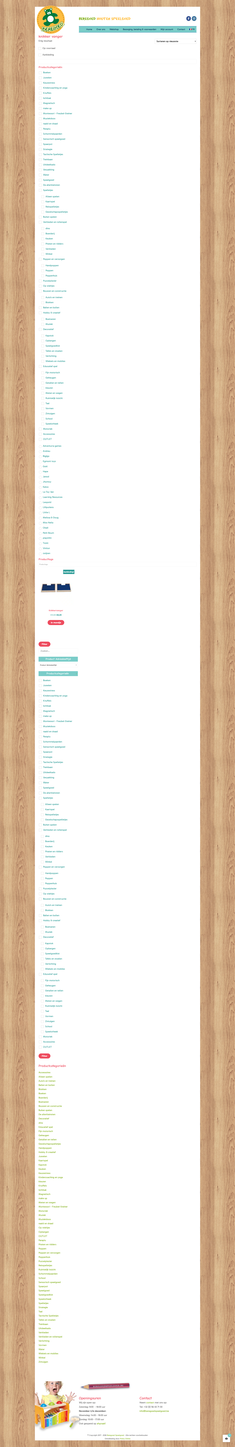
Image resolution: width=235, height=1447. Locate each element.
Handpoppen (52, 265)
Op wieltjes (48, 285)
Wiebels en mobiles (55, 361)
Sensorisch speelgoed (54, 139)
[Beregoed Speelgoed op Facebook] (188, 18)
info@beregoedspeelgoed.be (154, 1410)
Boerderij (50, 233)
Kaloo (46, 486)
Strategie (47, 149)
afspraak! (101, 1423)
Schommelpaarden (52, 133)
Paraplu (46, 128)
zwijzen (46, 553)
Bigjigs (46, 456)
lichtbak (47, 98)
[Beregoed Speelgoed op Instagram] (194, 18)
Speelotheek (52, 423)
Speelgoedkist (53, 345)
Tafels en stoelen (54, 351)
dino (48, 228)
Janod (46, 476)
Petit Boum (48, 532)
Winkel (49, 253)
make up (47, 108)
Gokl (45, 466)
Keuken (49, 238)
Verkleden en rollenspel (55, 222)
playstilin (47, 537)
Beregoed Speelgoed (115, 1435)
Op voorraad (48, 48)
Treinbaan (48, 159)
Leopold (47, 502)
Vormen (49, 408)
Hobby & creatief (51, 312)
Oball (45, 527)
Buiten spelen (50, 216)
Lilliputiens (48, 507)
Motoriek (47, 428)
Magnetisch (49, 103)
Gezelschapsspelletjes (57, 211)
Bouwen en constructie (54, 291)
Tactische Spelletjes (53, 154)
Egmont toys (49, 461)
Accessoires (49, 434)
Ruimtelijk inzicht (54, 398)
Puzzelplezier (50, 280)
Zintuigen (50, 413)
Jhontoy (47, 481)
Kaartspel (50, 201)
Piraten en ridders (54, 243)
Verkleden (51, 248)
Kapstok (50, 335)
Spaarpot (47, 144)
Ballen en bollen (51, 307)
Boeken (47, 72)
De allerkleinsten (51, 185)
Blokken (49, 302)
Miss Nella (48, 522)
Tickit (45, 543)
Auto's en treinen (54, 297)
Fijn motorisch (53, 372)
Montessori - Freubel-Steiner (57, 113)
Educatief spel (50, 366)
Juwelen (47, 77)
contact (150, 1402)
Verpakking (48, 169)
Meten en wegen (54, 393)
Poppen (49, 270)
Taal (47, 403)
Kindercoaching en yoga (55, 87)
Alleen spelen (52, 196)
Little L (46, 512)
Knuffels (47, 93)
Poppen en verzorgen (54, 259)
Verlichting (51, 356)
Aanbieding (48, 54)
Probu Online (125, 1438)
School (49, 418)
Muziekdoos (49, 118)
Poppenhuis (51, 275)
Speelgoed (48, 179)
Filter (44, 644)
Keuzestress (49, 82)
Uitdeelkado (49, 164)
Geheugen (51, 377)
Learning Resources (52, 497)
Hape (45, 471)
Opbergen (51, 340)
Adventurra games (52, 445)
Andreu (46, 451)
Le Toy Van (48, 491)
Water (46, 174)
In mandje (56, 622)
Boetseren (51, 319)
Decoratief (48, 329)
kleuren (49, 387)
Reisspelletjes (52, 206)
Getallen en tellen (55, 382)
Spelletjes (48, 190)
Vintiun (46, 548)
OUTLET (47, 439)
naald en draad (50, 123)
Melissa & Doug (51, 517)
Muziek (49, 324)
